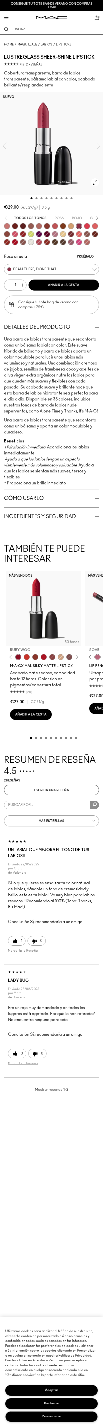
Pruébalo (85, 256)
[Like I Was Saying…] (95, 226)
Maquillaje (27, 44)
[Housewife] (23, 226)
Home (9, 44)
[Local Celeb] (47, 242)
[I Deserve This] (55, 242)
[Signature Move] (23, 242)
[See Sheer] (55, 226)
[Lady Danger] (27, 657)
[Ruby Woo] (18, 657)
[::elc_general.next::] (76, 657)
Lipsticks (64, 44)
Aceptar (51, 1390)
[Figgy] (39, 234)
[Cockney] (15, 242)
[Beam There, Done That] (79, 226)
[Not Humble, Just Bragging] (55, 234)
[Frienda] (15, 234)
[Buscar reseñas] (94, 805)
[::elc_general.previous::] (12, 657)
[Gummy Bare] (87, 226)
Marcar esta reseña (23, 950)
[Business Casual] (47, 226)
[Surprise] (31, 242)
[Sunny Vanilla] (63, 234)
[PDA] (15, 226)
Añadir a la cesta (63, 285)
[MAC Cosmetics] (52, 17)
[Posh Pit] (7, 234)
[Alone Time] (87, 234)
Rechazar (51, 1403)
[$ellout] (7, 226)
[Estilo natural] (61, 657)
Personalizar (51, 1416)
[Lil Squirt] (31, 234)
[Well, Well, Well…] (87, 242)
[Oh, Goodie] (79, 234)
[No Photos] (79, 242)
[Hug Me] (31, 226)
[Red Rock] (43, 657)
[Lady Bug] (23, 234)
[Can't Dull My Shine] (63, 226)
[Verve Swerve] (52, 657)
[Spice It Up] (95, 234)
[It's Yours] (47, 234)
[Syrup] (71, 242)
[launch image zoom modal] (95, 182)
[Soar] (69, 657)
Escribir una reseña (51, 790)
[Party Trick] (71, 226)
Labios (46, 44)
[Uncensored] (63, 242)
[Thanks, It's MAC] (39, 226)
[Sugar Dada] (35, 657)
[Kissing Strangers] (71, 234)
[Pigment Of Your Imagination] (39, 242)
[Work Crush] (7, 242)
